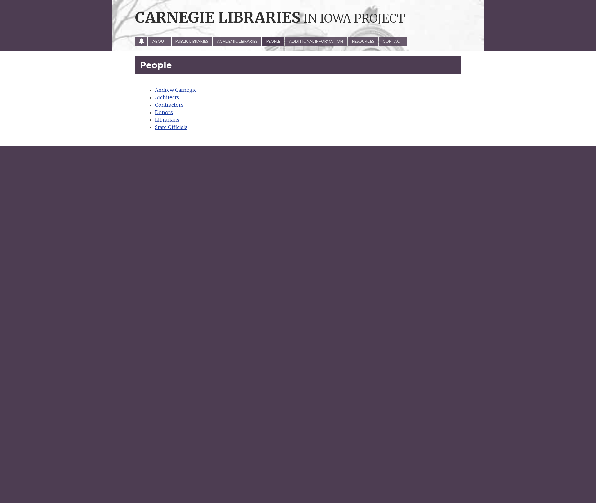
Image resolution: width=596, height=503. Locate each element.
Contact (393, 41)
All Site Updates (143, 42)
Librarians (167, 120)
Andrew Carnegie (176, 90)
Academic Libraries (237, 41)
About (159, 41)
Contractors (169, 105)
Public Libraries (191, 41)
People (273, 41)
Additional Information (316, 41)
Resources (363, 41)
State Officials (171, 127)
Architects (167, 97)
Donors (164, 112)
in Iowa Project (270, 18)
